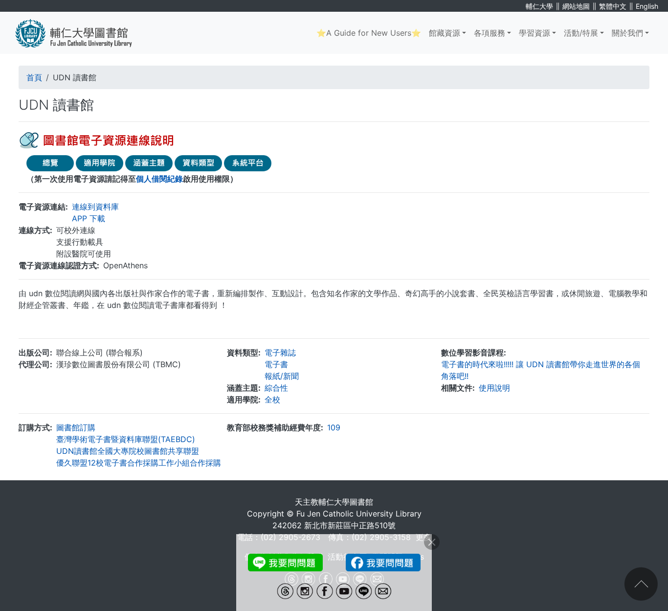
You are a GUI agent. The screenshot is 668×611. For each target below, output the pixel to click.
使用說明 (494, 388)
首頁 (34, 77)
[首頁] (81, 32)
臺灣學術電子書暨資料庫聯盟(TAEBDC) (125, 439)
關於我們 (627, 33)
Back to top (641, 584)
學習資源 (534, 33)
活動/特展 (581, 33)
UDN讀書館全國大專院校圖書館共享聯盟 (127, 451)
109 (333, 427)
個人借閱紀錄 (159, 179)
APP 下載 (88, 218)
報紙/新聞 (282, 376)
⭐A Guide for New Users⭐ (368, 33)
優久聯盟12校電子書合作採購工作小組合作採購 (138, 463)
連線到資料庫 (95, 207)
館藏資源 (444, 33)
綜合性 (276, 388)
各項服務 (489, 33)
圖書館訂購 (75, 427)
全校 (272, 399)
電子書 (276, 364)
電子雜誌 (280, 352)
